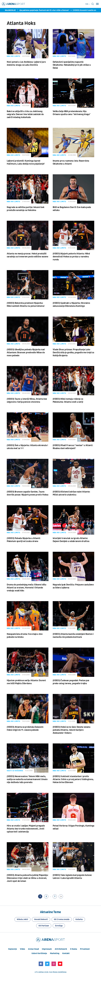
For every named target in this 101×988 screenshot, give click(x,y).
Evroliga (59, 925)
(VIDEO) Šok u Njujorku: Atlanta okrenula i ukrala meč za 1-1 (27, 447)
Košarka (79, 919)
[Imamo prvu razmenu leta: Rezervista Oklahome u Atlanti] (73, 142)
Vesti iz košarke (15, 771)
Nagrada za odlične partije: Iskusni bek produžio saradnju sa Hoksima (25, 209)
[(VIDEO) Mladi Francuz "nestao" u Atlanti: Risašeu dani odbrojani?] (73, 427)
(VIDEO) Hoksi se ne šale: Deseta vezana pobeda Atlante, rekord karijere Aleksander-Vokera (71, 730)
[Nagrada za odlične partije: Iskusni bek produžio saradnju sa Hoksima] (27, 189)
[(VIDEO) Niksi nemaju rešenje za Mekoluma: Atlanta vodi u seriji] (73, 380)
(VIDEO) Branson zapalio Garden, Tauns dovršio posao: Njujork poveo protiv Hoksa (27, 493)
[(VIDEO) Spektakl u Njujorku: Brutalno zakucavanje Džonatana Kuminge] (73, 284)
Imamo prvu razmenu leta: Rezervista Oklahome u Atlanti (71, 162)
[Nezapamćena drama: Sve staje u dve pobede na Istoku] (27, 615)
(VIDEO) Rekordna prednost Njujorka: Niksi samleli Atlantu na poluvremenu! (25, 304)
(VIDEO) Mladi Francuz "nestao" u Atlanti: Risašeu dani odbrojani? (73, 447)
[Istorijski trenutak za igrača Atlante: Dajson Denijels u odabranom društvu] (73, 520)
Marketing (54, 953)
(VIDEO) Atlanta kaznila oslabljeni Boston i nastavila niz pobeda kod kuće (73, 635)
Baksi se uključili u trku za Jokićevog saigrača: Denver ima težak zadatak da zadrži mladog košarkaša (25, 114)
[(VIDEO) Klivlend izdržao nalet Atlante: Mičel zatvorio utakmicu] (73, 473)
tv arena (40, 972)
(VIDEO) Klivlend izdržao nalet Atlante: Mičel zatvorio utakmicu (71, 493)
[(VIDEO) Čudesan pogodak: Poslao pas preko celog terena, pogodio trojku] (73, 662)
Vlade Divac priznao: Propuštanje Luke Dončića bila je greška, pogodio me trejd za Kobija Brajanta (73, 352)
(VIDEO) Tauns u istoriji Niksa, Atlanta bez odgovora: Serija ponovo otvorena (27, 400)
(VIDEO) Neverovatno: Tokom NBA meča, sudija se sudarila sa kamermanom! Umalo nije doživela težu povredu (27, 779)
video (22, 949)
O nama (73, 949)
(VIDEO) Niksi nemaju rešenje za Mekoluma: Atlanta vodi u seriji (68, 400)
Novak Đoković (41, 919)
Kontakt (66, 953)
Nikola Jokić (22, 919)
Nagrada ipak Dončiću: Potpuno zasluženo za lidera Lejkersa (73, 586)
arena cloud (33, 949)
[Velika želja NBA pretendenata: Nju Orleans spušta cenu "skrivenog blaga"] (73, 93)
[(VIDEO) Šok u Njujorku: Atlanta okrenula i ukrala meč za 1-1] (27, 427)
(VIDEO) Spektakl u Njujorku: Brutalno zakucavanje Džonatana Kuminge (71, 304)
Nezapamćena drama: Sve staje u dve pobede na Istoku (24, 635)
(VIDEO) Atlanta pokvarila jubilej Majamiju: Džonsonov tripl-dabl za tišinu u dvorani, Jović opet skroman (27, 878)
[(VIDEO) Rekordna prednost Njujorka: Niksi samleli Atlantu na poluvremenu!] (27, 284)
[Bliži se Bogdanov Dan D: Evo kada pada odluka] (73, 189)
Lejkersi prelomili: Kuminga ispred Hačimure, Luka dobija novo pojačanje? (26, 162)
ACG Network (61, 949)
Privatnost (85, 949)
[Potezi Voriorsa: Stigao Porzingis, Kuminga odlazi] (73, 807)
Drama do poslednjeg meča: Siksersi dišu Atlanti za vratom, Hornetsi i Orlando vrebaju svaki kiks (26, 587)
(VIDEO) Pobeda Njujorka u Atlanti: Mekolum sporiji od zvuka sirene (24, 540)
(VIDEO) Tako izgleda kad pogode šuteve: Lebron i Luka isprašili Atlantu (72, 877)
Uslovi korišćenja (39, 953)
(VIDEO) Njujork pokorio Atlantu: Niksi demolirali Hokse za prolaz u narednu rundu (71, 256)
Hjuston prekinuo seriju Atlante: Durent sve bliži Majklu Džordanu (26, 682)
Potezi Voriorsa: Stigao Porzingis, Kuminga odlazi (73, 827)
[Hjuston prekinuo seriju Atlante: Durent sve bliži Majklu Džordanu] (27, 662)
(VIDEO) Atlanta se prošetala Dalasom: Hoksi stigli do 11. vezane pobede (25, 728)
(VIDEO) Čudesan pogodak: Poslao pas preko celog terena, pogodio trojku (71, 682)
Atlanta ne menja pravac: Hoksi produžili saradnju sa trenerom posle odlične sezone (27, 255)
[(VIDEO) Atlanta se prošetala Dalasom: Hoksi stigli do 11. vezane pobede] (27, 708)
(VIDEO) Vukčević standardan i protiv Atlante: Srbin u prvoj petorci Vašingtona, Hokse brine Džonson (73, 779)
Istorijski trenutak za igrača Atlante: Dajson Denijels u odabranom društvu (71, 540)
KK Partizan (44, 925)
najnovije (12, 949)
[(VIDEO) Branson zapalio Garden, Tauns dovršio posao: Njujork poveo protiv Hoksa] (27, 473)
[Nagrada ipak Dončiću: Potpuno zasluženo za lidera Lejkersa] (73, 566)
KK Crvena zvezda (61, 919)
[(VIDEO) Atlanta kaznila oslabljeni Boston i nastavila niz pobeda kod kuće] (73, 615)
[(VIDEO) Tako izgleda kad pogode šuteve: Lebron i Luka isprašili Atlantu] (73, 856)
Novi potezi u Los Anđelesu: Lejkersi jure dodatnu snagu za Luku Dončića (26, 63)
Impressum (47, 949)
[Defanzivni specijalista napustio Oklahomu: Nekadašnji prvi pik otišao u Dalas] (73, 43)
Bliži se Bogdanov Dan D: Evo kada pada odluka (72, 209)
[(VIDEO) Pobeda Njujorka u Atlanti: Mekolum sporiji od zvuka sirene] (27, 520)
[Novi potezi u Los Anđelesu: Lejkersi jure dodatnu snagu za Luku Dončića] (27, 43)
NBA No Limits (13, 56)
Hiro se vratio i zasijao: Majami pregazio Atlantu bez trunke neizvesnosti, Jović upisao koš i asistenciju (26, 828)
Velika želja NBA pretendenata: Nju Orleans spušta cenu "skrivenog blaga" (72, 113)
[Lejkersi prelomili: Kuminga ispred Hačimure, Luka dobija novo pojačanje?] (27, 142)
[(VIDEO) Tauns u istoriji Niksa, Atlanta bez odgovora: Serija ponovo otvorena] (27, 380)
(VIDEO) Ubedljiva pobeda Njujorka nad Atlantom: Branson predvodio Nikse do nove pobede (26, 352)
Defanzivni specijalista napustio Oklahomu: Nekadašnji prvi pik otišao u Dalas (72, 65)
